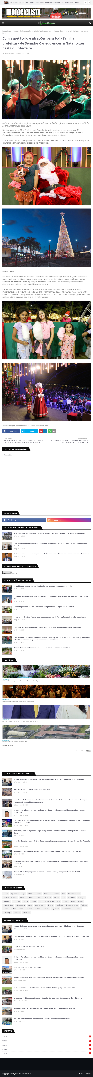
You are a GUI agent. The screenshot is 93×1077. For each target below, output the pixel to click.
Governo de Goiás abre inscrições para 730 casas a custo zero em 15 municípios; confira (49, 977)
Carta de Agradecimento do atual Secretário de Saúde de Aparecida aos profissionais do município (49, 811)
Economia (71, 898)
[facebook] (24, 520)
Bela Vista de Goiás (10, 898)
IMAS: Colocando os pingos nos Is (27, 967)
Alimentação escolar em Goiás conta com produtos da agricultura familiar (44, 607)
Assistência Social (74, 894)
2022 (46, 1053)
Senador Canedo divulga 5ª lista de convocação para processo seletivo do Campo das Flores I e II (52, 842)
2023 (46, 1049)
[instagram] (69, 520)
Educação (81, 898)
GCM (58, 901)
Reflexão (38, 909)
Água (23, 894)
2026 (46, 1037)
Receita (29, 909)
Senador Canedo (68, 909)
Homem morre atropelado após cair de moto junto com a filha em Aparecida (44, 1008)
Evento (33, 901)
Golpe (80, 901)
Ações (6, 894)
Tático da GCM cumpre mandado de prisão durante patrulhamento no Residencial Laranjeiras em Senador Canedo (52, 821)
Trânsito (17, 913)
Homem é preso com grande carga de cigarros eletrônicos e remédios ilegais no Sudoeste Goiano (50, 832)
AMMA (30, 894)
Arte (63, 894)
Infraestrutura (8, 905)
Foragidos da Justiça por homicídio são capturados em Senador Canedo (43, 586)
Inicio (81, 1074)
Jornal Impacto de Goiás (23, 1074)
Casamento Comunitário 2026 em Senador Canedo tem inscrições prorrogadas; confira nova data (51, 597)
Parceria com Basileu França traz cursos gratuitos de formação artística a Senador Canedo (50, 617)
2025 (46, 1041)
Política (14, 909)
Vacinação (26, 913)
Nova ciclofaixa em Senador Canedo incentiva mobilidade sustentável (42, 648)
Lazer (30, 905)
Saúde (46, 909)
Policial (6, 909)
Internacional (20, 905)
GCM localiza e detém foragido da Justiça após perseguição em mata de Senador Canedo (49, 533)
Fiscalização (49, 901)
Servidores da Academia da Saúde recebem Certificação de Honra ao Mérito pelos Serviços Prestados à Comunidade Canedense (50, 801)
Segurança (55, 909)
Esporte (25, 901)
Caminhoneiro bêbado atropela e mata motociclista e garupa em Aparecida (44, 988)
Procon (21, 909)
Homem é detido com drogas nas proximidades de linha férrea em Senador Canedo (47, 851)
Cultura (39, 898)
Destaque (48, 898)
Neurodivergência (72, 905)
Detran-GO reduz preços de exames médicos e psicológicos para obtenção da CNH (47, 872)
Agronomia (15, 894)
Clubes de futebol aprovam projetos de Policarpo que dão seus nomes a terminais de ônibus (51, 554)
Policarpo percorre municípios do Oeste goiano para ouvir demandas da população (47, 627)
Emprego (7, 901)
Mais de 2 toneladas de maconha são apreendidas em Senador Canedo (42, 1018)
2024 (46, 1045)
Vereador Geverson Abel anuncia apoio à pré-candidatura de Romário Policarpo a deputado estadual (51, 862)
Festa (40, 901)
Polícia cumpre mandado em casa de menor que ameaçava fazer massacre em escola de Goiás (51, 936)
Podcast (84, 905)
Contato (88, 1074)
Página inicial (6, 31)
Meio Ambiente (40, 905)
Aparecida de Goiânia (51, 894)
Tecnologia (7, 913)
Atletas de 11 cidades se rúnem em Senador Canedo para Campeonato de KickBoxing (48, 998)
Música (50, 905)
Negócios (59, 905)
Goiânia (65, 901)
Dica (63, 898)
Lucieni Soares (9, 53)
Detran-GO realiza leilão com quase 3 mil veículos (33, 789)
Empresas (16, 901)
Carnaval (30, 898)
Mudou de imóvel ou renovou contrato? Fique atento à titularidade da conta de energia (49, 779)
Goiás (73, 901)
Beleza (22, 898)
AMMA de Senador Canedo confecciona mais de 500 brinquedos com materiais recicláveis (43, 2)
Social (79, 909)
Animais (38, 894)
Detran (56, 898)
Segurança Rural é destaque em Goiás (29, 947)
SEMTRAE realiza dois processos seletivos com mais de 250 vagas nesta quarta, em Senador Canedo (50, 544)
